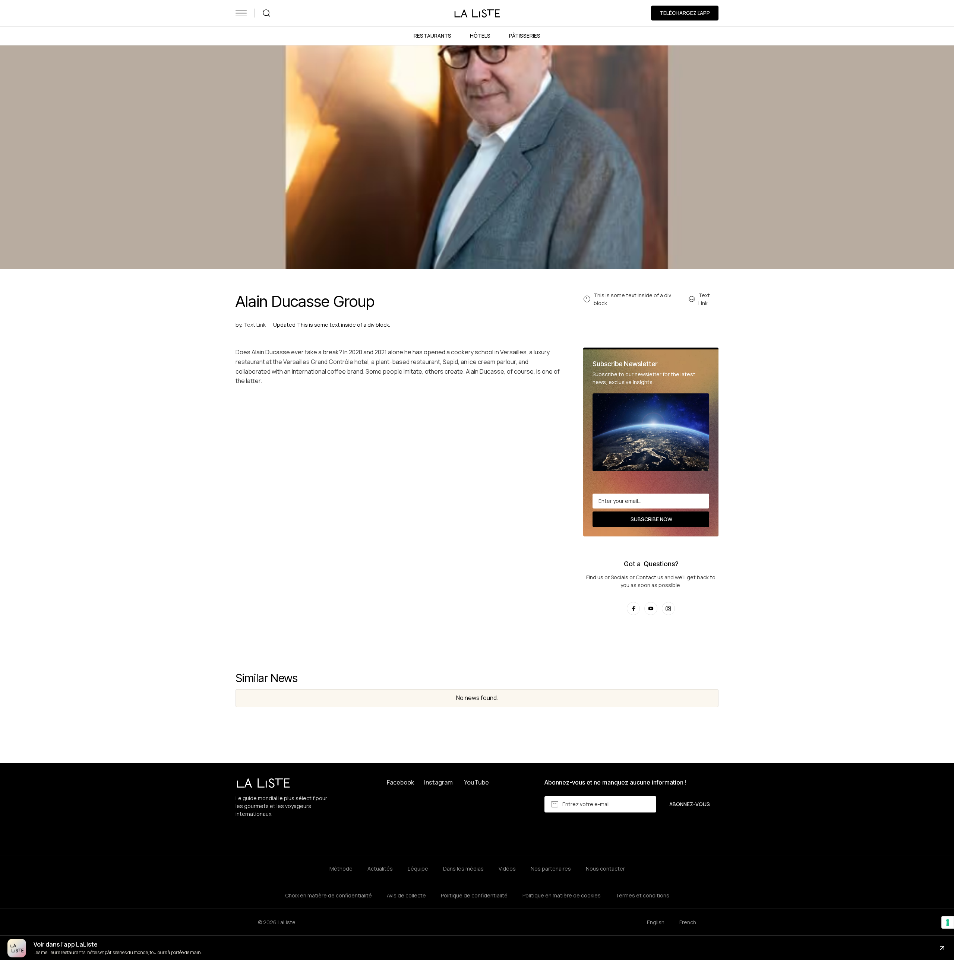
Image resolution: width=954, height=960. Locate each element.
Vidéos (507, 868)
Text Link (255, 324)
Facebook (400, 782)
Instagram (438, 782)
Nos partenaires (551, 868)
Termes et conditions (642, 895)
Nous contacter (605, 868)
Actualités (380, 868)
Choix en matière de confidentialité (328, 895)
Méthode (341, 868)
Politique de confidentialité (474, 895)
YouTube (476, 782)
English (655, 922)
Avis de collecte (406, 895)
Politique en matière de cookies (561, 895)
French (687, 922)
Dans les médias (463, 868)
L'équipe (418, 868)
